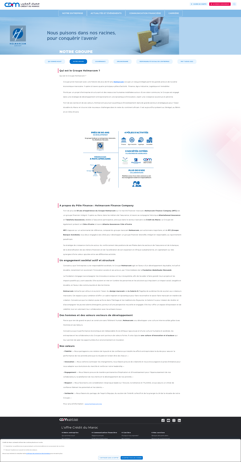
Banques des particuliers (160, 435)
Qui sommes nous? (55, 61)
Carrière (174, 13)
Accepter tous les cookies (132, 458)
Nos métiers (66, 438)
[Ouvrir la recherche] (234, 4)
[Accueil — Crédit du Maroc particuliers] (39, 4)
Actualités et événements (106, 13)
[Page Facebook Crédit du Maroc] (163, 420)
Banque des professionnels (161, 438)
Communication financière (145, 13)
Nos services (159, 432)
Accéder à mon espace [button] (221, 4)
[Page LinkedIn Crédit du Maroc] (179, 420)
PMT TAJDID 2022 (187, 61)
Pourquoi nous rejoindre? (130, 435)
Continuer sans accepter (109, 458)
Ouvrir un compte (199, 4)
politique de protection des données (38, 453)
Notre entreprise (72, 13)
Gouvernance (100, 61)
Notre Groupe (78, 61)
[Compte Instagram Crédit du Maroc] (173, 420)
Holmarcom (119, 82)
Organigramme (122, 61)
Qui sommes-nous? (68, 435)
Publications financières (100, 438)
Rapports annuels (98, 435)
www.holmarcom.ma (93, 404)
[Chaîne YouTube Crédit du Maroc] (168, 420)
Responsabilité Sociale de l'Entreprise (154, 61)
